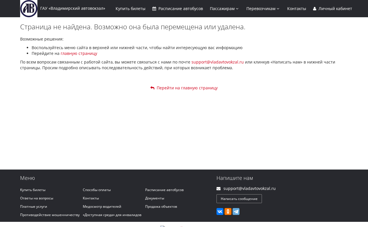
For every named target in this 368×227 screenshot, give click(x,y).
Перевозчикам (261, 8)
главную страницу (79, 53)
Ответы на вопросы (36, 198)
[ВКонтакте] (219, 211)
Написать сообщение (239, 198)
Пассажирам (223, 8)
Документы (154, 198)
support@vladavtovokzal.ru (217, 62)
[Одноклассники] (228, 211)
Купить (130, 8)
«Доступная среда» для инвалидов (112, 214)
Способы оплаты (97, 189)
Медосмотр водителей (102, 206)
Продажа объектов (161, 206)
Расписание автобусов (164, 189)
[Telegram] (236, 211)
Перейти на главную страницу (186, 88)
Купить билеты (32, 189)
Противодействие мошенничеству (50, 214)
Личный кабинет (334, 8)
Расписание (180, 8)
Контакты (296, 8)
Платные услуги (33, 206)
